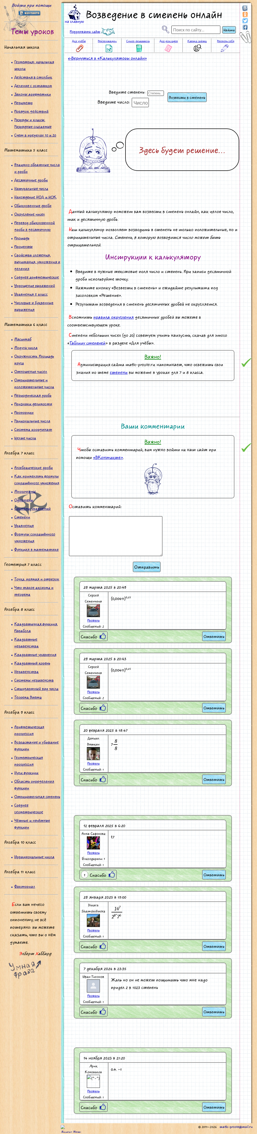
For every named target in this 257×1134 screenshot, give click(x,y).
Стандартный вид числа (36, 688)
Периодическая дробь (32, 395)
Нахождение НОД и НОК (35, 196)
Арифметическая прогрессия (29, 730)
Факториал (24, 886)
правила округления (113, 317)
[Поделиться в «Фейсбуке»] (244, 26)
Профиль (93, 620)
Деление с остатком (33, 85)
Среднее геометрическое (28, 808)
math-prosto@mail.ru (236, 1126)
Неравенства (26, 671)
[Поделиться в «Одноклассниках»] (244, 15)
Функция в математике (36, 549)
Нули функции (26, 772)
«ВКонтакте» (108, 457)
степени (118, 372)
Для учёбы (79, 40)
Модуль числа (26, 347)
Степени (22, 516)
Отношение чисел (30, 371)
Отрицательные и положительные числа (34, 383)
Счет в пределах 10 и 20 (35, 134)
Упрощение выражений (34, 285)
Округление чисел (29, 214)
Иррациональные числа (34, 856)
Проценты (23, 246)
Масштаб (22, 339)
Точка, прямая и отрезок (36, 578)
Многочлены (25, 491)
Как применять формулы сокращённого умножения (36, 479)
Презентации (107, 40)
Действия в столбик (33, 77)
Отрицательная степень (37, 796)
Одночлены (23, 499)
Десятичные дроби (31, 179)
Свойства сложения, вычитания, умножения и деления (37, 261)
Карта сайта (197, 40)
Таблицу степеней (87, 343)
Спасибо (89, 636)
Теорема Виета (28, 697)
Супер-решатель (138, 40)
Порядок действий (31, 111)
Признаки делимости (33, 403)
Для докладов (169, 40)
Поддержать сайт (85, 31)
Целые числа (25, 437)
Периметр (23, 102)
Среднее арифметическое (36, 277)
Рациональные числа (32, 420)
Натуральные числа (31, 188)
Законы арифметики (32, 94)
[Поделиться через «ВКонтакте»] (244, 9)
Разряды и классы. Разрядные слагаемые (32, 123)
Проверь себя (225, 40)
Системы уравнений (32, 508)
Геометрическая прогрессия (28, 760)
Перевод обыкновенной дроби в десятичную (34, 226)
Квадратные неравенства (26, 642)
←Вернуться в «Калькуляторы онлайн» (107, 58)
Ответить (214, 636)
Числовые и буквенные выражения (33, 306)
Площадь (21, 237)
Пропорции (24, 412)
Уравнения (24, 525)
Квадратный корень (32, 662)
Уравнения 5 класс (31, 294)
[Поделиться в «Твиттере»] (244, 20)
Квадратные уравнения (35, 654)
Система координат (33, 429)
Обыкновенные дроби (32, 205)
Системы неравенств (34, 680)
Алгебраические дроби (33, 467)
